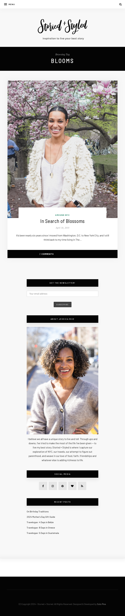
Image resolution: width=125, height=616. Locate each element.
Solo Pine (101, 604)
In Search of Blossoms (62, 221)
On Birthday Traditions (38, 511)
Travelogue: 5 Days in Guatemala (43, 533)
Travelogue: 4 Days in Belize (40, 522)
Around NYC (62, 215)
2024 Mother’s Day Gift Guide (41, 516)
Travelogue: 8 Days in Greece (41, 527)
